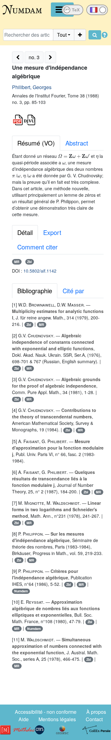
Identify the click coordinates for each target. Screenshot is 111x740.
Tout (62, 34)
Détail (25, 232)
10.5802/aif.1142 (39, 271)
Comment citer (37, 246)
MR (16, 261)
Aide (23, 719)
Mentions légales (57, 719)
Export (52, 232)
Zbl (29, 261)
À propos (96, 711)
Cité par (73, 290)
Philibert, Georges (31, 87)
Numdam (21, 591)
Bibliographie (34, 290)
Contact (94, 719)
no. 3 (34, 57)
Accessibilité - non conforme (45, 711)
